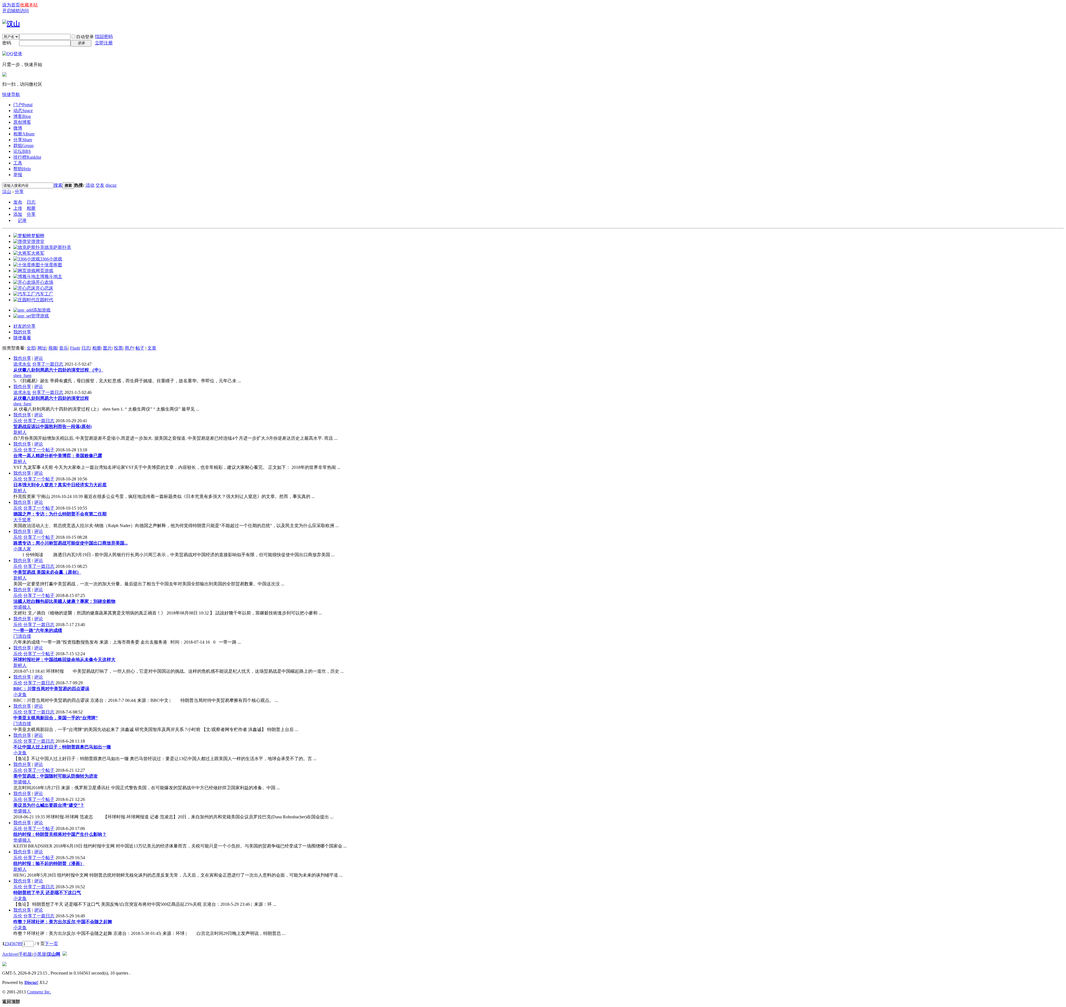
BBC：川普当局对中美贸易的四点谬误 (51, 688)
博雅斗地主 (51, 276)
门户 (22, 104)
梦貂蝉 (37, 235)
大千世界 (22, 519)
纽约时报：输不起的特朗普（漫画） (48, 863)
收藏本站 (29, 4)
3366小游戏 (51, 259)
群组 (23, 145)
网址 (41, 348)
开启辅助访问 (15, 10)
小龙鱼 (20, 694)
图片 (107, 348)
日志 (31, 202)
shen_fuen (22, 375)
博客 (22, 116)
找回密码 (104, 36)
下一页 (51, 943)
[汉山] (11, 23)
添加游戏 (42, 310)
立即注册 (104, 43)
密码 (6, 43)
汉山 (6, 191)
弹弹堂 (37, 241)
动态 (23, 110)
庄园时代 (44, 299)
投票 (118, 348)
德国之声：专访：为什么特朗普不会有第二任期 (60, 514)
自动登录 (85, 36)
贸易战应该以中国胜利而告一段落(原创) (52, 426)
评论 (38, 358)
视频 (52, 348)
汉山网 (53, 954)
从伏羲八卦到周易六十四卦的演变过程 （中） (58, 370)
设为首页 (11, 4)
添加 (17, 214)
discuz (111, 185)
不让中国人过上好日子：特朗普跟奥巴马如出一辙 (62, 747)
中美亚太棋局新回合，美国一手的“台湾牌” (55, 717)
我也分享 (22, 358)
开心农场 (44, 282)
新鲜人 (20, 432)
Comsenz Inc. (39, 992)
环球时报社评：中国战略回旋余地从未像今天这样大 (64, 659)
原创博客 (22, 122)
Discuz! (31, 982)
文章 (151, 348)
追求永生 (22, 364)
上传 (17, 208)
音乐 (63, 348)
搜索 (58, 185)
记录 (22, 220)
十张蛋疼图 (51, 264)
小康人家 (22, 548)
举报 (17, 174)
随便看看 (22, 337)
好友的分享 (24, 326)
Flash (74, 348)
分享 (22, 139)
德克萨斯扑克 (57, 247)
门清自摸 (22, 636)
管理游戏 (40, 315)
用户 (129, 348)
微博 (17, 128)
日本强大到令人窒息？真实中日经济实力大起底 (60, 484)
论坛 (22, 151)
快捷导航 (11, 94)
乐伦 (17, 420)
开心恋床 (44, 288)
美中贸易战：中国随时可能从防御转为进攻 (55, 776)
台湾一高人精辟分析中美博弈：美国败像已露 (57, 455)
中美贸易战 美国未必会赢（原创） (47, 572)
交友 (99, 185)
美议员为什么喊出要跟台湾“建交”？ (48, 805)
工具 (17, 163)
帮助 (22, 168)
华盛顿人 (22, 607)
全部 (31, 348)
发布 (17, 202)
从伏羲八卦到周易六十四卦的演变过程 (51, 398)
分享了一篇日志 (47, 364)
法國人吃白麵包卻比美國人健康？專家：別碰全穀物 (64, 601)
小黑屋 (39, 954)
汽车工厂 (44, 294)
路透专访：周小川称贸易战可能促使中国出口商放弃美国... (70, 543)
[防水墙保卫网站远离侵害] (64, 954)
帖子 (139, 348)
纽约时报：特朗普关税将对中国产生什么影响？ (60, 834)
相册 (23, 133)
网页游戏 (44, 270)
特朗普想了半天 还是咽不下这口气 (47, 892)
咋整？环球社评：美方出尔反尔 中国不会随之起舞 (62, 921)
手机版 (25, 954)
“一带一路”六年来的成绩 (37, 630)
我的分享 (22, 332)
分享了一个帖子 (38, 449)
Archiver (10, 954)
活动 (90, 185)
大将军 (37, 253)
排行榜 (27, 157)
